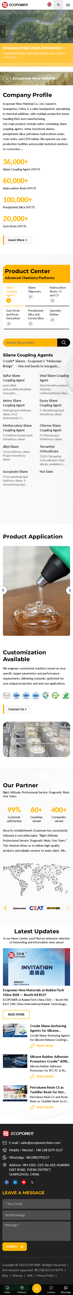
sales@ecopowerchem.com (40, 1143)
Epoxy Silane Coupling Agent (51, 402)
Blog (5, 1275)
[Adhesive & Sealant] (36, 591)
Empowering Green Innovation (36, 38)
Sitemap (17, 1275)
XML (30, 1275)
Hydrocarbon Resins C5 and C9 (58, 291)
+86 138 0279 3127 (49, 1150)
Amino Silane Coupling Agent (14, 402)
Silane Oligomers (34, 289)
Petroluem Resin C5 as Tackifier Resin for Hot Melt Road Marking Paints (49, 1089)
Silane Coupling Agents (11, 291)
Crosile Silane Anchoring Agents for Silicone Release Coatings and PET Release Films (49, 1028)
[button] (28, 68)
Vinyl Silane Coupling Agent (54, 378)
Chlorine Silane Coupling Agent (51, 427)
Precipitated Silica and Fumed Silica (36, 314)
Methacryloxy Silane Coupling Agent (17, 427)
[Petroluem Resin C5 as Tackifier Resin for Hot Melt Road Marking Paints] (15, 1093)
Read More (16, 1014)
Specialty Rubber (55, 312)
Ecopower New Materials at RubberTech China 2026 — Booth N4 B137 (33, 992)
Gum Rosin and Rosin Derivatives (13, 314)
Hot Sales (46, 471)
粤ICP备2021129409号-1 (50, 1270)
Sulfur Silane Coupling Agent (14, 378)
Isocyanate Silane (15, 471)
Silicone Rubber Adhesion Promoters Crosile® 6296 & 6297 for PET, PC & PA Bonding (49, 1059)
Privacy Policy (45, 1275)
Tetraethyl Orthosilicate (49, 448)
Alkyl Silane (11, 446)
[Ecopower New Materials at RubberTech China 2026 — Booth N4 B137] (36, 967)
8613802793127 (37, 1157)
